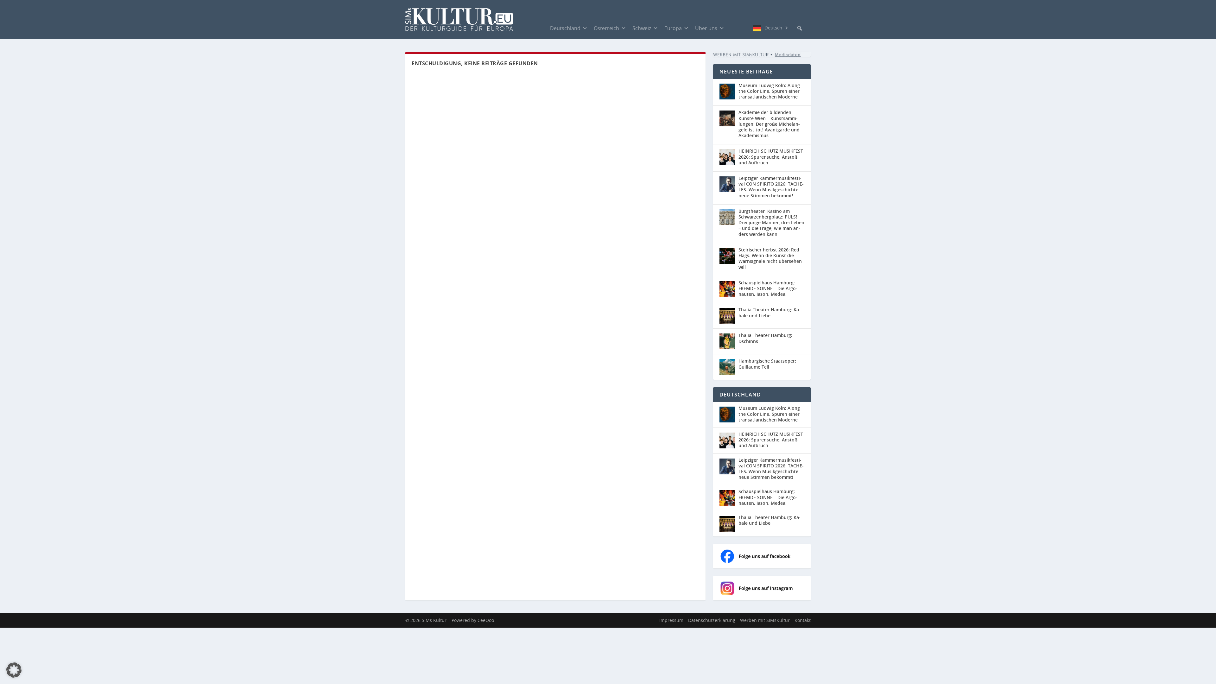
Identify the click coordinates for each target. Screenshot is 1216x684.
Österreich (606, 28)
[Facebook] (733, 28)
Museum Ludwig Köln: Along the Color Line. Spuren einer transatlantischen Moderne (769, 91)
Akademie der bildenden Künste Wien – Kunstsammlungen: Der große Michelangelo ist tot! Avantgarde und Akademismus (769, 123)
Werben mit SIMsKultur (765, 620)
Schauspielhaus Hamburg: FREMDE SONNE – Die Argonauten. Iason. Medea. (767, 288)
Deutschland (565, 28)
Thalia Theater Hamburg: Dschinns (765, 338)
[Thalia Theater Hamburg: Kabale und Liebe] (727, 316)
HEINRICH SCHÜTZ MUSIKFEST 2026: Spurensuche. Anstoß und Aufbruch (770, 156)
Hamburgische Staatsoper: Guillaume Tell (767, 364)
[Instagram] (746, 28)
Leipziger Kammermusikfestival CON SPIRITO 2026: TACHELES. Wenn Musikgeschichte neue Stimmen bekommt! (771, 187)
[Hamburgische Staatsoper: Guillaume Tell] (727, 367)
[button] (800, 28)
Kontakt (803, 620)
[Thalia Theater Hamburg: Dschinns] (727, 341)
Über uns (706, 28)
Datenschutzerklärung (711, 620)
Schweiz (641, 28)
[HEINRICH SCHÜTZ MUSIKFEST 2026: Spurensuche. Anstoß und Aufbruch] (727, 157)
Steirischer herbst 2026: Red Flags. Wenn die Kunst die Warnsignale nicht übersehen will (770, 258)
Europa (673, 28)
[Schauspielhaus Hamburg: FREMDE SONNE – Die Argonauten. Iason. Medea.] (727, 289)
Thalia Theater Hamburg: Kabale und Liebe (769, 312)
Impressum (671, 620)
